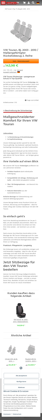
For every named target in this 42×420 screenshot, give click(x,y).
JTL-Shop (21, 417)
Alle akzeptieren (21, 375)
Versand (20, 70)
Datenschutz (17, 414)
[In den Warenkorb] (5, 12)
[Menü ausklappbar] (3, 3)
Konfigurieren (21, 381)
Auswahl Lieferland (10, 72)
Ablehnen (21, 387)
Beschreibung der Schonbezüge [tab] (18, 110)
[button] (24, 3)
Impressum (7, 414)
